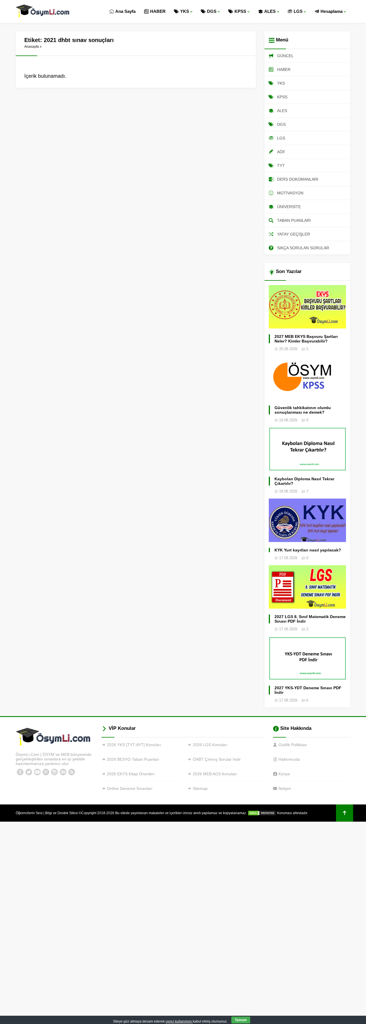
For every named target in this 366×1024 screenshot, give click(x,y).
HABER (158, 11)
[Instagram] (54, 772)
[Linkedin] (62, 772)
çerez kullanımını (179, 1021)
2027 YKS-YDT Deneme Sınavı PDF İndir (307, 690)
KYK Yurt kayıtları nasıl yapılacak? (307, 550)
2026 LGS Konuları (210, 744)
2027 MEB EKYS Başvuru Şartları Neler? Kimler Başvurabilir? (306, 338)
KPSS (240, 11)
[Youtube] (37, 772)
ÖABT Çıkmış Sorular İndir (217, 759)
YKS (184, 11)
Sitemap (200, 788)
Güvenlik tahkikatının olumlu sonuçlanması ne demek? (302, 410)
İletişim (285, 788)
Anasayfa (31, 47)
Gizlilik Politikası (293, 744)
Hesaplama (332, 11)
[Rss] (71, 772)
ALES (270, 11)
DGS (211, 11)
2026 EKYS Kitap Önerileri (130, 774)
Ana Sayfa (125, 11)
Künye (284, 774)
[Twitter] (28, 772)
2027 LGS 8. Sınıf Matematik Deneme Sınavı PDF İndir (310, 618)
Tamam (241, 1020)
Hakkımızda (289, 759)
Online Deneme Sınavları (129, 788)
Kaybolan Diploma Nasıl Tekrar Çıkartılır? (304, 481)
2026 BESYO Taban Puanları (133, 759)
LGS (298, 11)
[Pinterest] (45, 772)
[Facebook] (20, 772)
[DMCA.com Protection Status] (262, 813)
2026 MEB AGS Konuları (215, 774)
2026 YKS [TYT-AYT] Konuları (134, 744)
